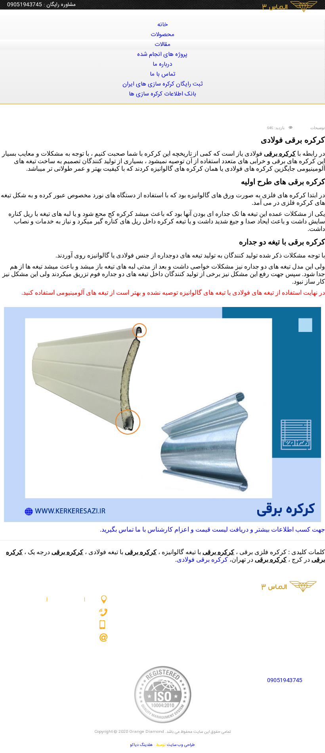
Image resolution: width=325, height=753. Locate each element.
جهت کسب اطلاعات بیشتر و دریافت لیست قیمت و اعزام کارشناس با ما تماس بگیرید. (212, 529)
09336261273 (79, 625)
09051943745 (24, 4)
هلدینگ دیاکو (141, 745)
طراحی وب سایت (181, 745)
